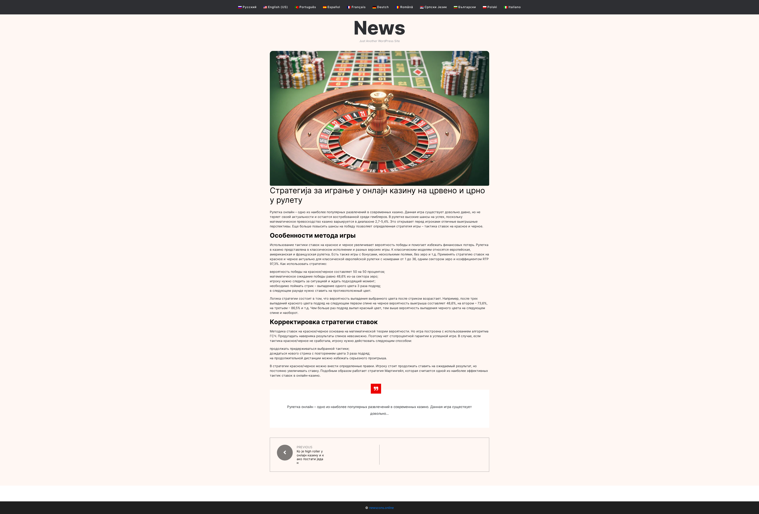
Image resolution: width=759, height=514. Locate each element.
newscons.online (381, 508)
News (379, 27)
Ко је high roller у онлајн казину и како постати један (310, 457)
